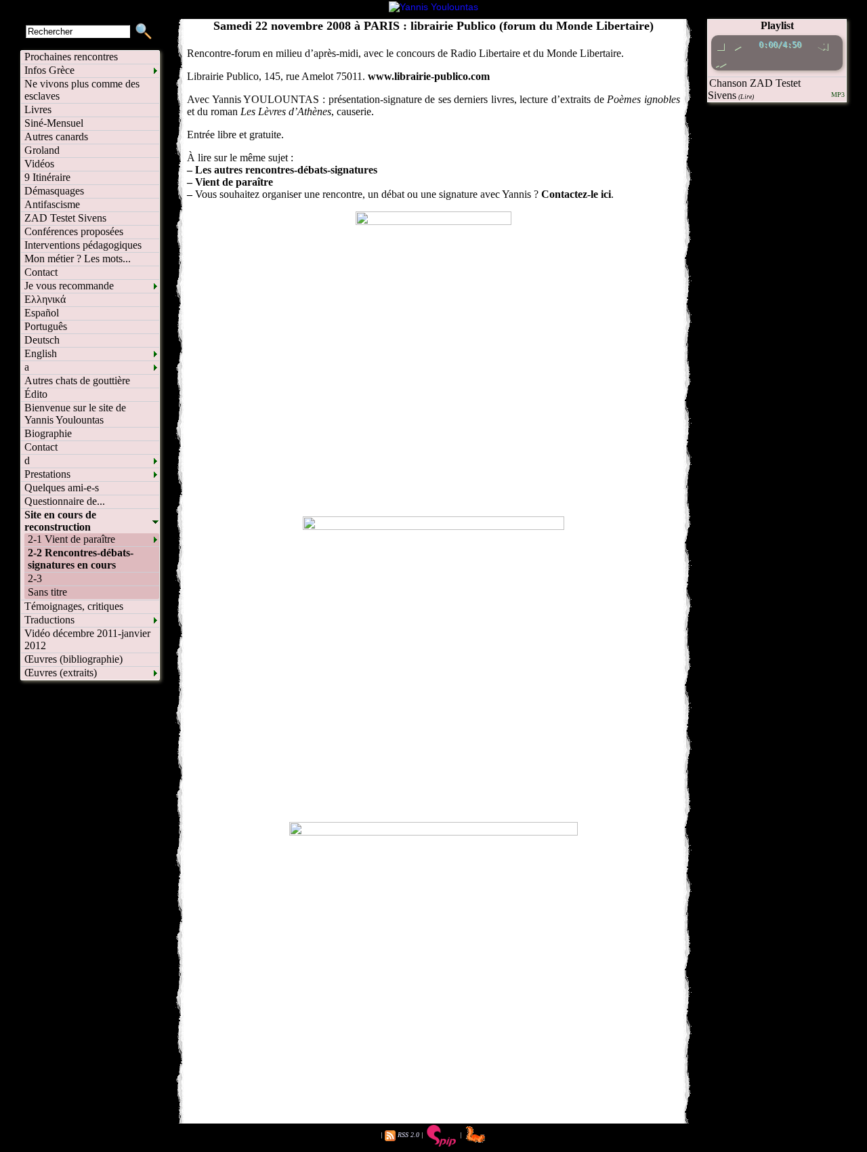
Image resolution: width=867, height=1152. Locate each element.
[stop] (720, 44)
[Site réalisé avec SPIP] (441, 1134)
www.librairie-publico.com (429, 76)
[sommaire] (433, 6)
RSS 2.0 (408, 1134)
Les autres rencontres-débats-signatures (286, 170)
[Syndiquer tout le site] (390, 1134)
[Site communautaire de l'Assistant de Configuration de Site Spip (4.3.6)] (475, 1134)
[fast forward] (720, 61)
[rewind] (821, 44)
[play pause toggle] (737, 44)
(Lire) (746, 96)
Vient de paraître (234, 182)
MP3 (838, 94)
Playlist (777, 25)
